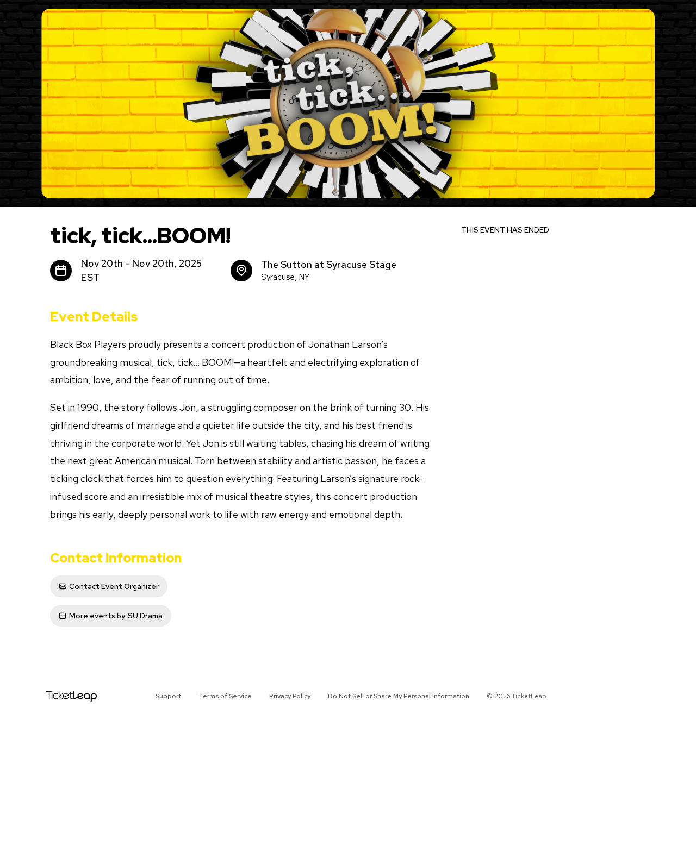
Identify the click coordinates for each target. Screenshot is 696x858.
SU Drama (116, 616)
